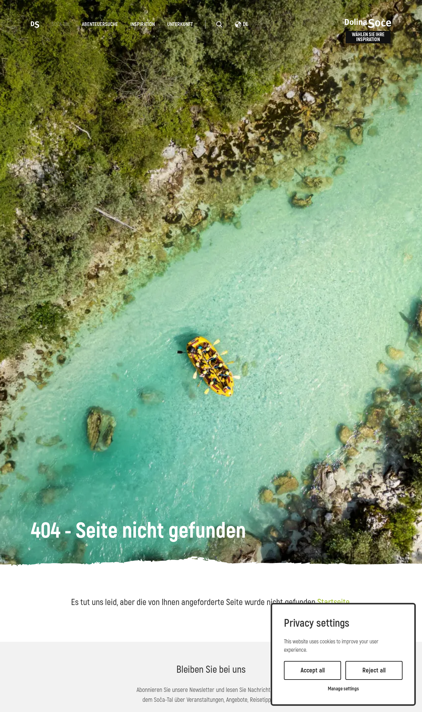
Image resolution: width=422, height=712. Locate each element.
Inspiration (142, 24)
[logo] (35, 24)
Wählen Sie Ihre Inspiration (368, 37)
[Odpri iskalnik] (219, 24)
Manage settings (343, 689)
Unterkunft (180, 24)
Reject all (374, 670)
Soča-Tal (61, 24)
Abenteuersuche (100, 24)
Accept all (313, 670)
